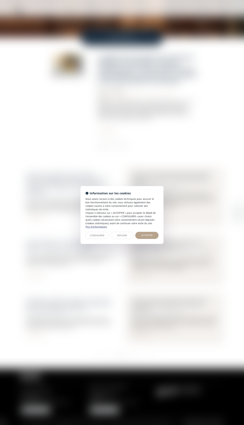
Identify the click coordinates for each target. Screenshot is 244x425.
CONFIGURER (97, 235)
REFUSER (122, 235)
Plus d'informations (96, 226)
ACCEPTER (147, 235)
